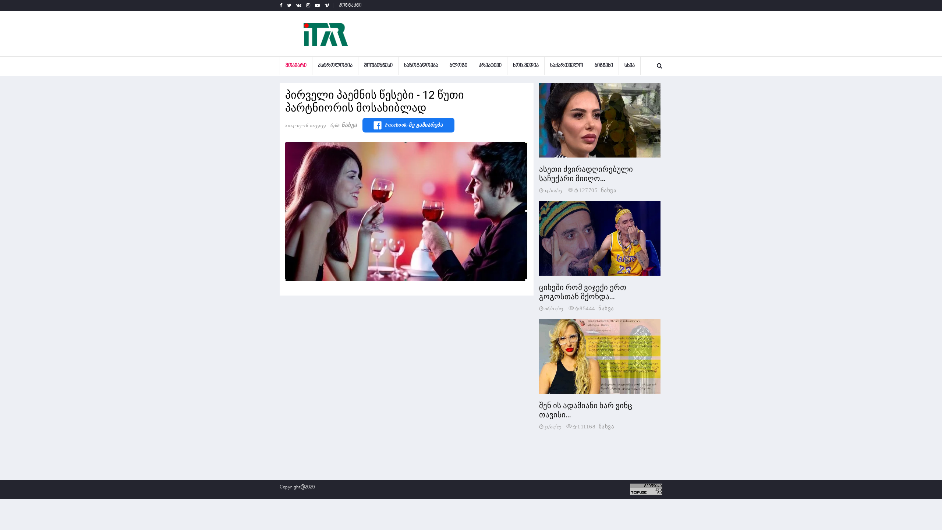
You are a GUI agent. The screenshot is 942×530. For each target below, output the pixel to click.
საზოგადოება (421, 65)
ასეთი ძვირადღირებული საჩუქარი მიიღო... (586, 174)
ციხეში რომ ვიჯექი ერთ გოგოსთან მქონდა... (582, 292)
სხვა (629, 65)
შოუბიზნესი (378, 65)
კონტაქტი (350, 5)
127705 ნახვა (597, 189)
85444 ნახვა (597, 308)
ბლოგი (458, 65)
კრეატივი (490, 65)
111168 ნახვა (595, 426)
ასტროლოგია (335, 65)
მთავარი (296, 65)
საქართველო (566, 65)
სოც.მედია (526, 65)
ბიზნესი (604, 65)
